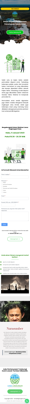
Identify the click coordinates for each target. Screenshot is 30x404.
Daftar (4, 224)
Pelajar (4, 182)
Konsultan (5, 186)
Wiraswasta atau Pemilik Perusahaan (10, 188)
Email (3, 196)
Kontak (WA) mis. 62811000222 (10, 202)
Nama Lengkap (5, 174)
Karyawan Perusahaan (7, 184)
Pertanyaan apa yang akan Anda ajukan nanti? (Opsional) (13, 209)
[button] (27, 401)
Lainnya (4, 192)
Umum (4, 190)
